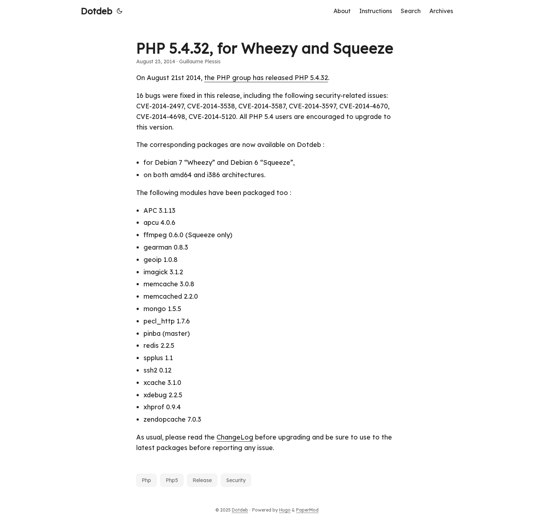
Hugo (285, 510)
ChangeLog (235, 437)
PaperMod (307, 510)
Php (146, 480)
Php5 (172, 480)
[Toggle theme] (119, 11)
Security (236, 480)
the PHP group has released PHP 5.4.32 (266, 77)
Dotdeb (96, 10)
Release (202, 480)
